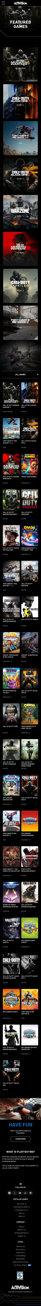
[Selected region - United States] (20, 1184)
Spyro (20, 1213)
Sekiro (20, 1216)
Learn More (20, 1139)
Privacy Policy (20, 1249)
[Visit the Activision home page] (21, 3)
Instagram (30, 1193)
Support (20, 1236)
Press (20, 1227)
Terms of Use (20, 1246)
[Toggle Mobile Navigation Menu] (3, 3)
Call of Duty (20, 1204)
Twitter (15, 1193)
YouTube (20, 1193)
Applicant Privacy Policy (20, 1262)
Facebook (9, 1193)
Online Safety (20, 1259)
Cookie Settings (20, 1256)
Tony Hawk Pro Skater (20, 1207)
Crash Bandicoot (20, 1210)
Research (20, 1230)
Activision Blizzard (20, 1233)
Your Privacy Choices (20, 1265)
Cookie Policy (20, 1253)
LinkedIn (25, 1193)
